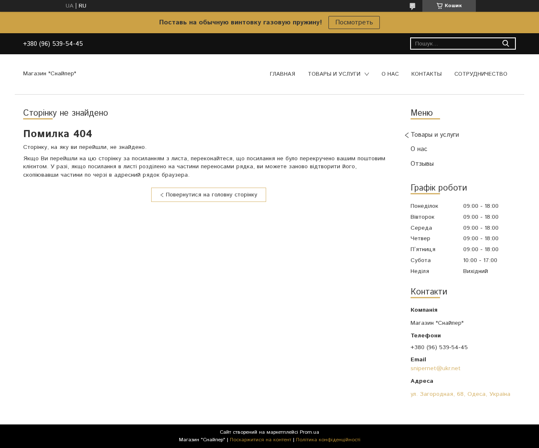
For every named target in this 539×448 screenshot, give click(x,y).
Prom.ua (309, 432)
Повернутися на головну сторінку (211, 195)
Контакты (426, 74)
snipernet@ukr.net (436, 368)
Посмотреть (354, 22)
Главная (282, 74)
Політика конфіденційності (328, 439)
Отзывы (422, 163)
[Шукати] (505, 43)
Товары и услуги (334, 74)
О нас (390, 74)
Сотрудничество (480, 74)
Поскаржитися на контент (260, 439)
